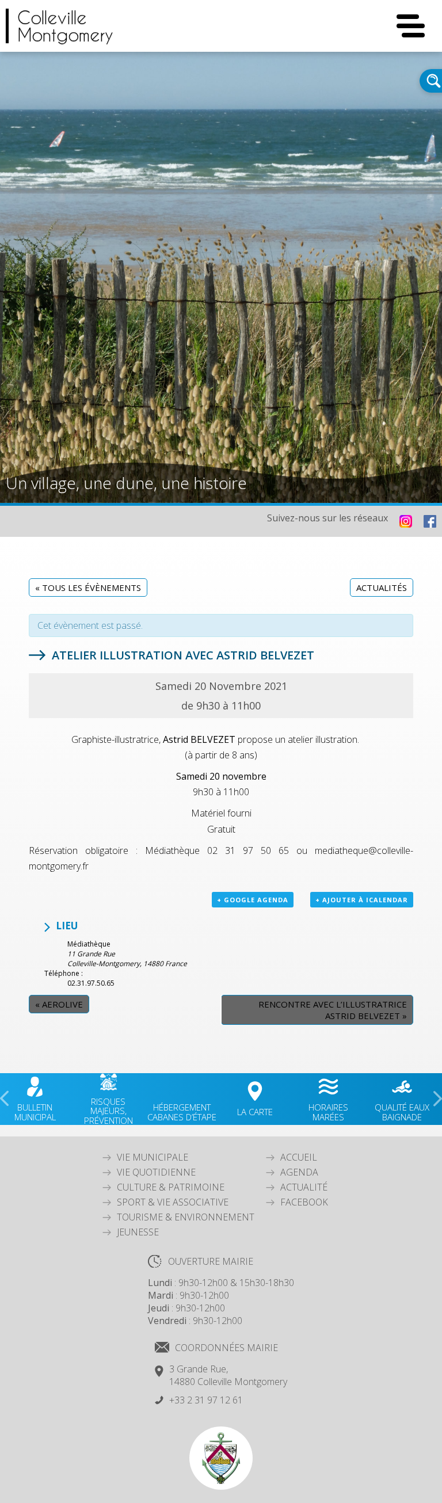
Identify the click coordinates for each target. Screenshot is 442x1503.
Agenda (299, 1172)
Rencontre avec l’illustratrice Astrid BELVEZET (332, 1009)
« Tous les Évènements (88, 587)
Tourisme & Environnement (185, 1217)
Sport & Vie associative (172, 1202)
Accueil (298, 1157)
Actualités (381, 587)
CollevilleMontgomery (65, 25)
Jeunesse (138, 1232)
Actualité (303, 1187)
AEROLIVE (59, 1004)
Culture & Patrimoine (170, 1187)
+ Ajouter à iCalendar (361, 899)
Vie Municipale (152, 1157)
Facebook (304, 1202)
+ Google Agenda (252, 899)
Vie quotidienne (156, 1172)
